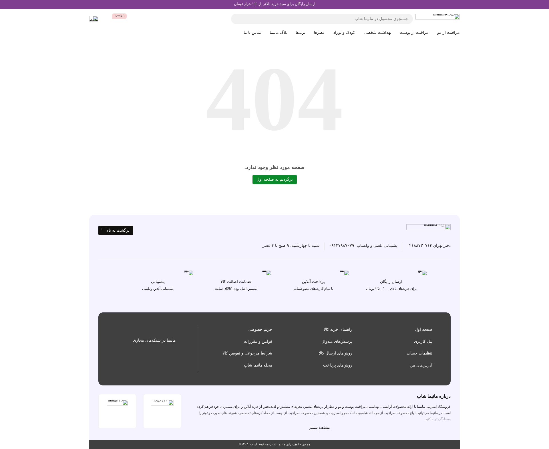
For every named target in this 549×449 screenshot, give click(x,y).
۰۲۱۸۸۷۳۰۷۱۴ (419, 245)
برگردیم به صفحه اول (274, 179)
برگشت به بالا (118, 230)
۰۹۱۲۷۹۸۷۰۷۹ (341, 245)
